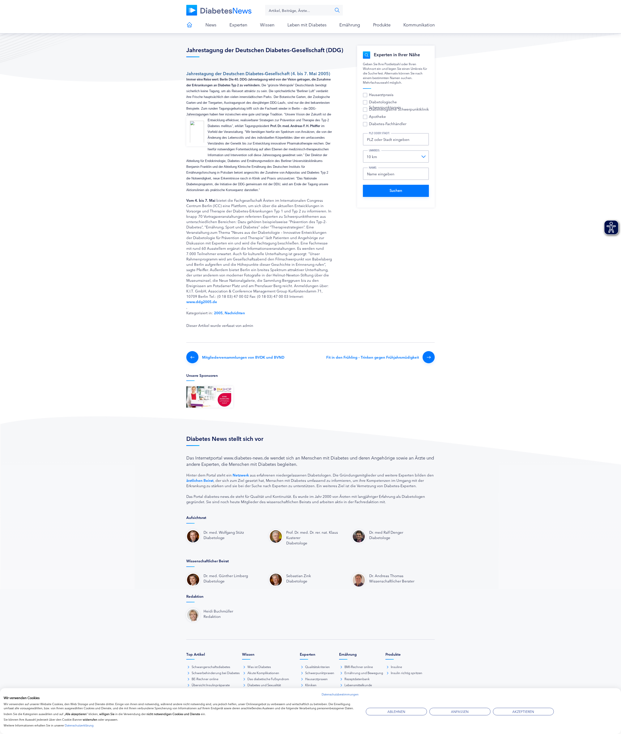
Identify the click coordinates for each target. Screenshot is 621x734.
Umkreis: (374, 150)
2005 (218, 312)
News (210, 24)
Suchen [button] (337, 10)
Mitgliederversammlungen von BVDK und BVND (243, 357)
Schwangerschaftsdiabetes (211, 666)
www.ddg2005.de (201, 301)
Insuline (396, 666)
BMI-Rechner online (358, 666)
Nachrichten (235, 312)
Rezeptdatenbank (357, 679)
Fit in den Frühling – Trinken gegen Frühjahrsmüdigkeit (372, 357)
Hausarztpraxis (381, 94)
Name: (373, 167)
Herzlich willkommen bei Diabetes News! (189, 25)
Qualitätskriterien (317, 666)
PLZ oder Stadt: (379, 133)
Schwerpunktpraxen (319, 672)
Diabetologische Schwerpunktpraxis (385, 104)
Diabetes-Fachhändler (387, 123)
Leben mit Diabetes (307, 24)
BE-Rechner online (205, 679)
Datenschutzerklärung (79, 725)
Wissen (267, 24)
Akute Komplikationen (263, 672)
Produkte (382, 24)
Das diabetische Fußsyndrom (268, 679)
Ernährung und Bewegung (363, 672)
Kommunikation (419, 24)
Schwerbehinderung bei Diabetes (216, 672)
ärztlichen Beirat (199, 480)
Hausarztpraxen (316, 679)
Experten (238, 24)
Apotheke (377, 116)
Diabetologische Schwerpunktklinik (399, 109)
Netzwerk (241, 474)
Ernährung (349, 24)
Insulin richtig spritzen (406, 672)
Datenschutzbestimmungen (340, 694)
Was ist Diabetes (259, 666)
